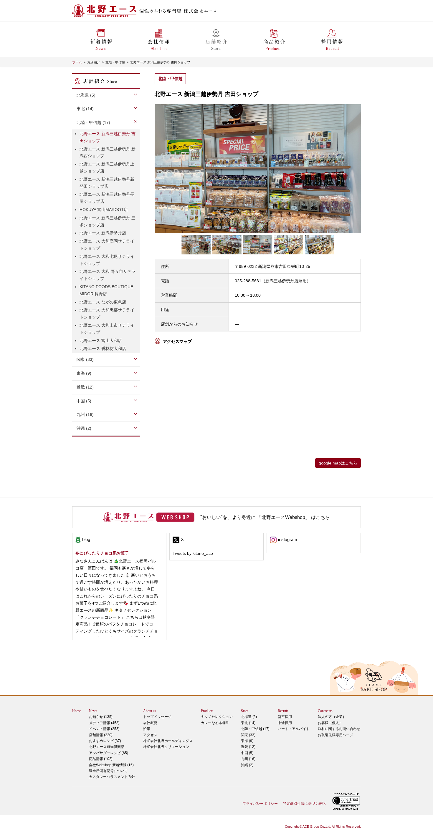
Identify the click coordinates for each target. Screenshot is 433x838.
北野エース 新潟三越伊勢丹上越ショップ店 (107, 167)
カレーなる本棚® (214, 723)
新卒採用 (285, 717)
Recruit (283, 711)
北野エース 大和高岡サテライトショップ (107, 244)
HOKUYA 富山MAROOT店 (104, 209)
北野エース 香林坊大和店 (103, 348)
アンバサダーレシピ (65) (108, 750)
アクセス (150, 735)
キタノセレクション (217, 717)
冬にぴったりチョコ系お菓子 (102, 553)
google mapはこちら (338, 463)
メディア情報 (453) (104, 723)
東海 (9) (247, 741)
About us (149, 711)
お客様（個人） (330, 723)
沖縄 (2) (247, 765)
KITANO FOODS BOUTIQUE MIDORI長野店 (106, 290)
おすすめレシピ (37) (105, 741)
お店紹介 (93, 62)
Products (207, 711)
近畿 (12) (248, 747)
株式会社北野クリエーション (166, 747)
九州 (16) (248, 759)
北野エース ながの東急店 (103, 302)
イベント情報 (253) (104, 729)
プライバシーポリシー (260, 804)
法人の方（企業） (332, 717)
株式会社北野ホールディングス (168, 741)
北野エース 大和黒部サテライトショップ (107, 313)
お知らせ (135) (101, 717)
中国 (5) (247, 753)
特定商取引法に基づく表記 (304, 804)
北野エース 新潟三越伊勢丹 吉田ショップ (160, 62)
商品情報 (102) (101, 759)
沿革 (146, 729)
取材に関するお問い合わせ (339, 729)
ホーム (77, 62)
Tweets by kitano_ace (193, 553)
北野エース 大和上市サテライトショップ (107, 329)
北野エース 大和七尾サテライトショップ (107, 260)
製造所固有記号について (108, 771)
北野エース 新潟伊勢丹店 (103, 232)
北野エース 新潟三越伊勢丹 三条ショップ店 (107, 221)
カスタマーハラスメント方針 (112, 777)
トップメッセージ (157, 717)
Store (244, 711)
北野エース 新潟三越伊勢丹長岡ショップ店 (107, 198)
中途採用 (285, 723)
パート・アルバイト (294, 729)
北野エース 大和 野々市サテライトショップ (107, 275)
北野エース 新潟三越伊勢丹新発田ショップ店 (107, 183)
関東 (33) (248, 735)
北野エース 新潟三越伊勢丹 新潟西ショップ (107, 152)
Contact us (325, 711)
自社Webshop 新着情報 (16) (111, 765)
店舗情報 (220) (101, 735)
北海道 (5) (249, 717)
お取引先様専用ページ (335, 735)
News (93, 711)
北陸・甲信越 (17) (255, 729)
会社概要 (150, 723)
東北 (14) (248, 723)
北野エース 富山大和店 (101, 340)
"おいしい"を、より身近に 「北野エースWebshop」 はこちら (265, 517)
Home (76, 711)
